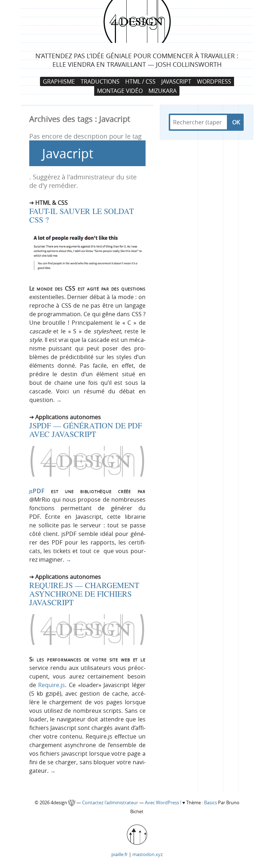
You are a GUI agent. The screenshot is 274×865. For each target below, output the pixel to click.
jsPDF (37, 491)
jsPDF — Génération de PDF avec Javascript (85, 429)
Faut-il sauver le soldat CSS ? (81, 215)
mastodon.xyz (147, 854)
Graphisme (59, 81)
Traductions (100, 81)
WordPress (214, 81)
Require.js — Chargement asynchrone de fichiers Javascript (84, 593)
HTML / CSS (140, 81)
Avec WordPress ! (163, 803)
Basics (210, 803)
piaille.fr (119, 854)
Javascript (176, 81)
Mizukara (162, 91)
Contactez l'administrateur (110, 803)
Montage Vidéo (120, 91)
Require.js (51, 685)
